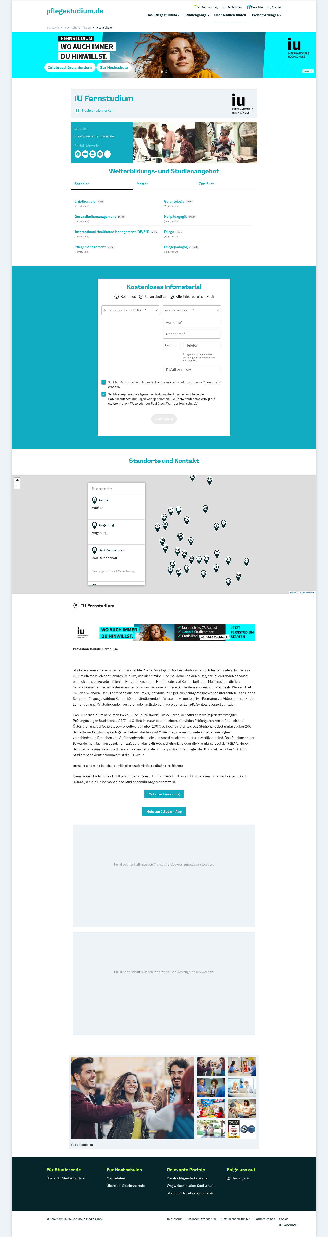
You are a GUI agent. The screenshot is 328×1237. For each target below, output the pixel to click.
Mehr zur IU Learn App (164, 811)
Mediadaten (116, 1178)
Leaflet (293, 592)
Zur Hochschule (114, 67)
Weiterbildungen (265, 15)
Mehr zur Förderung (164, 794)
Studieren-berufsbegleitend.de (190, 1193)
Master (142, 183)
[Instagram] (100, 154)
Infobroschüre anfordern (70, 67)
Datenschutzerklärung (201, 1219)
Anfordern (164, 418)
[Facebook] (78, 154)
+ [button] (17, 480)
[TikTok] (107, 154)
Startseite (53, 27)
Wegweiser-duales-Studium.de (190, 1185)
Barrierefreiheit (264, 1219)
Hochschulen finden (230, 15)
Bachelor (82, 183)
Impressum (175, 1219)
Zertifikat (206, 183)
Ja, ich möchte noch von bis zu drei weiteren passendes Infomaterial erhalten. (164, 384)
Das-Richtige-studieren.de (187, 1178)
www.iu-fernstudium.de (95, 136)
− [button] (17, 486)
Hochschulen (178, 382)
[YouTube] (85, 154)
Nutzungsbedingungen (170, 394)
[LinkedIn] (92, 154)
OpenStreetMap (307, 592)
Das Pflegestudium (162, 15)
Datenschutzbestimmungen (127, 399)
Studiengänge (195, 15)
